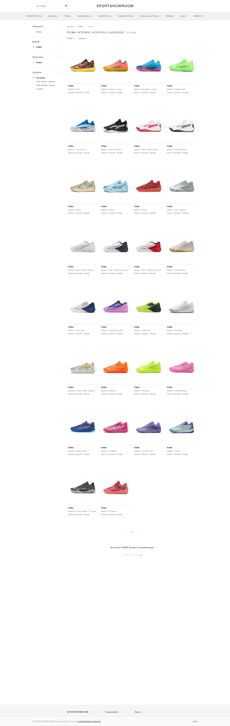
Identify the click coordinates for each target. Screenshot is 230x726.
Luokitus (39, 89)
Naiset (38, 32)
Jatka (195, 721)
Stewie (39, 62)
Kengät (70, 26)
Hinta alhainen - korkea (45, 85)
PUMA (39, 47)
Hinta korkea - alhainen (45, 81)
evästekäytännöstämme (89, 721)
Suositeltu (40, 78)
